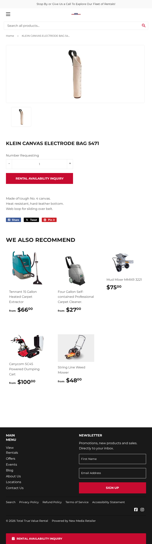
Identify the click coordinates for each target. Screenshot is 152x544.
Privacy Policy (29, 502)
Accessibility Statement (108, 502)
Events (11, 464)
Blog (9, 470)
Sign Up (112, 488)
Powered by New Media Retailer (74, 520)
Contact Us (15, 488)
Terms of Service (77, 502)
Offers (10, 458)
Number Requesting (22, 155)
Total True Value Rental (32, 520)
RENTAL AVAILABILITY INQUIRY (40, 178)
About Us (13, 476)
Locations (13, 482)
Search (10, 502)
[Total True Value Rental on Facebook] (136, 510)
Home (10, 35)
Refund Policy (52, 502)
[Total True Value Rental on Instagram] (142, 510)
